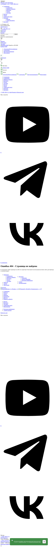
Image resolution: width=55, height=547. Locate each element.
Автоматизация (22, 283)
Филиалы (5, 18)
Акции (5, 15)
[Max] (27, 370)
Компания (6, 274)
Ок (44, 541)
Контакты (8, 10)
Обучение (21, 276)
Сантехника (22, 74)
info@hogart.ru (4, 26)
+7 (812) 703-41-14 (5, 540)
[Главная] (3, 30)
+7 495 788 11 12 (6, 28)
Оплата (8, 11)
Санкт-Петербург (9, 2)
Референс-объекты (10, 9)
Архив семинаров (26, 279)
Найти (16, 34)
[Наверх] (1, 545)
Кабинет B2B (4, 46)
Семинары (24, 278)
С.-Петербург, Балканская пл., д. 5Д (33, 289)
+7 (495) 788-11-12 (13, 4)
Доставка (8, 12)
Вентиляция (43, 74)
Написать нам (20, 92)
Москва (2, 1)
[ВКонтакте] (27, 260)
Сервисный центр (7, 16)
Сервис (20, 281)
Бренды (5, 14)
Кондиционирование (32, 74)
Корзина (3, 41)
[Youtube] (27, 151)
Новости (6, 282)
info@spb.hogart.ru (5, 541)
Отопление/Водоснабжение (10, 74)
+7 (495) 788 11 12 (5, 92)
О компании (6, 6)
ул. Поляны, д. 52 (5, 4)
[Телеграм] (27, 206)
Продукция (6, 285)
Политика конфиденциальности (8, 544)
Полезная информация (27, 280)
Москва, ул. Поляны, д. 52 (12, 289)
